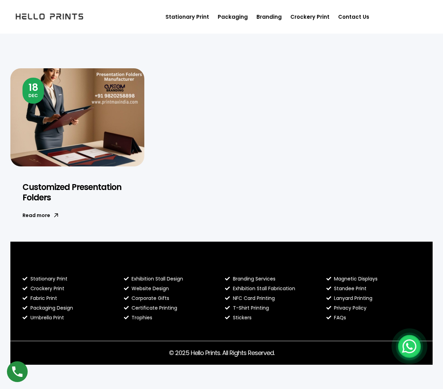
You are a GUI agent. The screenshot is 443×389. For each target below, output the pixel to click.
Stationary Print (187, 16)
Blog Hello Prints (47, 264)
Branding (269, 16)
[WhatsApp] (409, 346)
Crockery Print (309, 16)
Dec (33, 90)
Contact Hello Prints (358, 264)
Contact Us (353, 16)
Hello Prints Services (256, 264)
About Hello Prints (152, 264)
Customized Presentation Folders (71, 192)
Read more (36, 215)
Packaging (233, 16)
